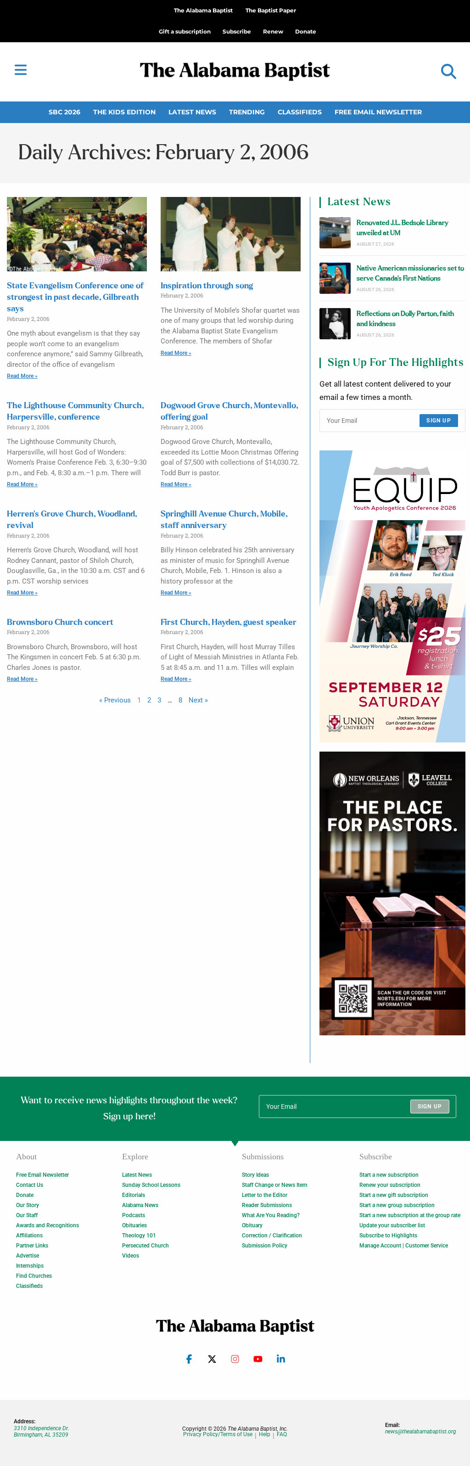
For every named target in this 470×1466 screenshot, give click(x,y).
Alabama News (140, 1205)
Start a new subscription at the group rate (409, 1215)
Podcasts (133, 1215)
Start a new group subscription (397, 1205)
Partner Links (32, 1245)
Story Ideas (255, 1175)
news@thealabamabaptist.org (420, 1431)
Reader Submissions (267, 1205)
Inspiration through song (207, 286)
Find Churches (34, 1276)
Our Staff (27, 1215)
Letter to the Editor (264, 1195)
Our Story (27, 1205)
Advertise (27, 1256)
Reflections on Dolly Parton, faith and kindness (405, 318)
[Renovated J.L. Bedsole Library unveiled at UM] (335, 232)
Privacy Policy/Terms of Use (217, 1435)
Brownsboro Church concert (60, 622)
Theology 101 (139, 1235)
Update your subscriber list (392, 1225)
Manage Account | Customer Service (403, 1245)
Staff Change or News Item (274, 1185)
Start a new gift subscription (393, 1195)
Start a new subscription (389, 1175)
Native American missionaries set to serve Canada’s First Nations (410, 273)
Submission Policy (264, 1245)
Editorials (133, 1195)
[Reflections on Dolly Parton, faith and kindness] (335, 323)
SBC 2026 (64, 112)
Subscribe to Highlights (388, 1235)
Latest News (192, 112)
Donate (25, 1195)
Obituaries (134, 1225)
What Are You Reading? (271, 1215)
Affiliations (29, 1235)
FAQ (282, 1435)
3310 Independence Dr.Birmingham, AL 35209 (41, 1431)
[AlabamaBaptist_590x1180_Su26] (392, 596)
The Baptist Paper (271, 10)
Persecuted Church (145, 1245)
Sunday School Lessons (151, 1185)
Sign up (438, 420)
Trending (247, 112)
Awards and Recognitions (47, 1225)
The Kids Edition (124, 112)
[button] (448, 71)
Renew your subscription (389, 1185)
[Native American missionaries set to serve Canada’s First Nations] (335, 278)
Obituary (252, 1225)
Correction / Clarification (272, 1235)
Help (264, 1435)
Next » (198, 700)
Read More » (22, 376)
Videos (130, 1256)
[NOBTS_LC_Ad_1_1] (392, 893)
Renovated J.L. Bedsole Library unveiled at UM (402, 227)
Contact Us (29, 1185)
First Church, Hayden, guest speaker (229, 622)
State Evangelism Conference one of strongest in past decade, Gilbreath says (75, 297)
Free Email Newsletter (378, 112)
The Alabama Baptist (203, 10)
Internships (30, 1266)
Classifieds (300, 112)
